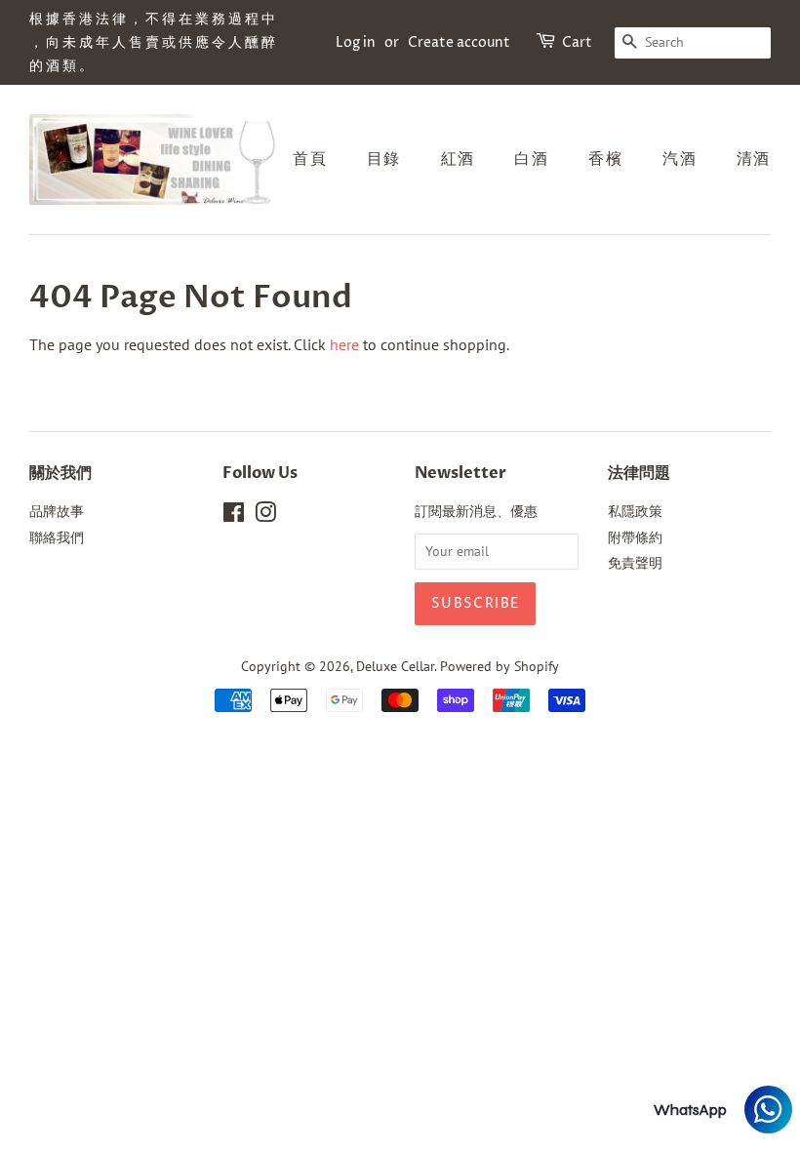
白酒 (531, 159)
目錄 (384, 159)
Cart (577, 42)
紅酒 (458, 159)
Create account (459, 42)
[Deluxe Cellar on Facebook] (233, 516)
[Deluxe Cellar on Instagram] (265, 516)
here (344, 344)
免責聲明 (635, 563)
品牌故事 (56, 511)
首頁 (310, 159)
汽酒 (679, 159)
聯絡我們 (56, 537)
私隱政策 (635, 511)
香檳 (605, 159)
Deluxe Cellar (395, 666)
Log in (356, 42)
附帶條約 (635, 537)
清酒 (754, 159)
